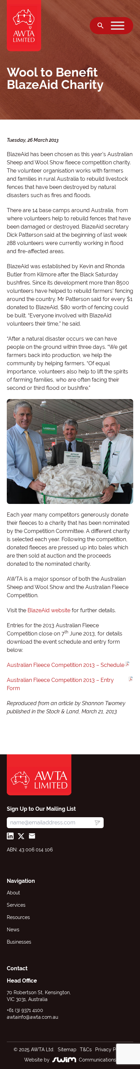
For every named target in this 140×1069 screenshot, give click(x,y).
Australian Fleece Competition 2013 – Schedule (65, 665)
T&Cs (86, 1049)
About (13, 892)
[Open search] (101, 26)
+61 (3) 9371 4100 (25, 1010)
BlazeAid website (50, 610)
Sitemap (67, 1049)
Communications (97, 1060)
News (13, 929)
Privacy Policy (110, 1049)
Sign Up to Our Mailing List (41, 809)
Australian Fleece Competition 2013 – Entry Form (60, 684)
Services (16, 905)
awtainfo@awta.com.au (32, 1017)
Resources (18, 917)
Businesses (19, 942)
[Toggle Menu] (117, 26)
